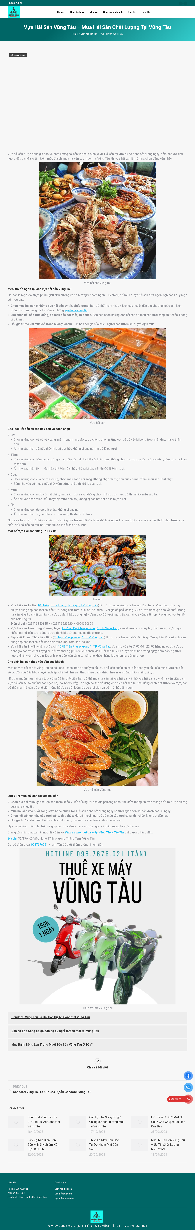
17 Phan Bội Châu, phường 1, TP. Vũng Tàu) (90, 628)
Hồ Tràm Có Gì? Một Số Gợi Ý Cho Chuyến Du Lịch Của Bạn (168, 1121)
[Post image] (16, 1122)
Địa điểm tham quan (65, 1198)
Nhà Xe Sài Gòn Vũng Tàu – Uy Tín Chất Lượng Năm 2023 (168, 1144)
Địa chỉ (12, 838)
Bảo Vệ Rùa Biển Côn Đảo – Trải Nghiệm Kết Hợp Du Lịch (42, 1144)
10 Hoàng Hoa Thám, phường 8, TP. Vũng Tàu (68, 605)
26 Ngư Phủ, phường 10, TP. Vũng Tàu (79, 637)
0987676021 (15, 3)
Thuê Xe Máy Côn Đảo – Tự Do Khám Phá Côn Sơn (105, 1144)
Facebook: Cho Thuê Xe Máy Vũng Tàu (27, 1197)
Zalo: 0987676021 (16, 1193)
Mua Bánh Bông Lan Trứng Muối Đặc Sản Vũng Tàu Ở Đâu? (52, 1044)
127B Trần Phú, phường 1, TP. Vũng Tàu (84, 646)
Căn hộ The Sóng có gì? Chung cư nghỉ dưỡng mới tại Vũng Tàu (55, 1031)
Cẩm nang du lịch (18, 55)
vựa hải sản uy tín (76, 310)
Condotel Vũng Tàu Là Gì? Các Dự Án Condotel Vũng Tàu (50, 1017)
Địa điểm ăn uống (63, 1193)
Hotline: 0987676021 (18, 1188)
